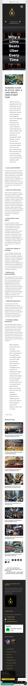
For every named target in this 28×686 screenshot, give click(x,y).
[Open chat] (25, 683)
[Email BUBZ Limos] (10, 2)
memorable (15, 185)
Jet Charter (9, 654)
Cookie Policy (10, 668)
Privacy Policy (10, 657)
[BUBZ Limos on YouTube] (17, 2)
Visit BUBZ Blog (10, 649)
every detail (13, 315)
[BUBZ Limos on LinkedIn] (14, 2)
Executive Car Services (12, 651)
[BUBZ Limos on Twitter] (18, 681)
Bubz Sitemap (10, 665)
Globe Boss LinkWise (17, 684)
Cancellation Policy (11, 660)
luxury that (15, 172)
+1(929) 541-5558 (14, 21)
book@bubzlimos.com (14, 23)
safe (17, 291)
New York (19, 104)
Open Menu (21, 6)
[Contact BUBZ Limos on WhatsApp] (20, 681)
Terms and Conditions (11, 662)
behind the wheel (13, 285)
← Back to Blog (8, 414)
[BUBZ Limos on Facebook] (12, 2)
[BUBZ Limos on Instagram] (22, 681)
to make (15, 126)
